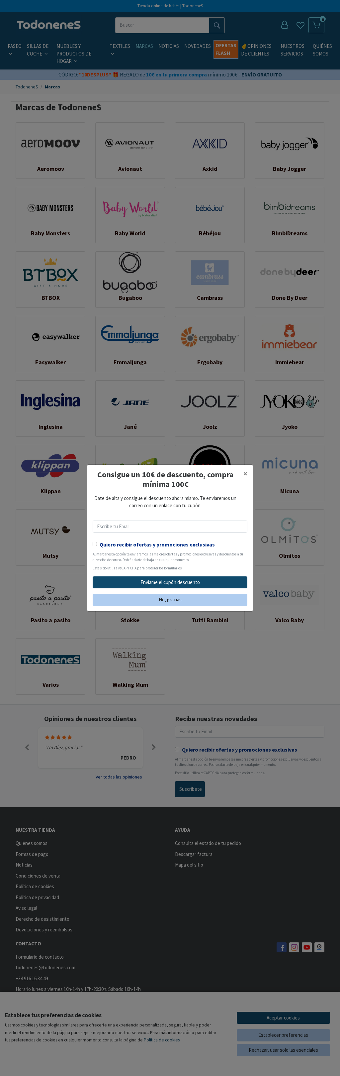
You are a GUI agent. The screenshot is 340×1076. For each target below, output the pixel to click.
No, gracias (170, 599)
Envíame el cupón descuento (170, 582)
